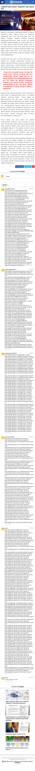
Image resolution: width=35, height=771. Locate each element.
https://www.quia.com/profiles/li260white (15, 337)
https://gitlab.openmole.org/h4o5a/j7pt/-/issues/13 (18, 263)
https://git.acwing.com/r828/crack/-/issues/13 (17, 610)
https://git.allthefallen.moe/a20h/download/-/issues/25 (19, 552)
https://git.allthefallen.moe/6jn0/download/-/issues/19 (19, 532)
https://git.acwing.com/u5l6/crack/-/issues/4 (17, 473)
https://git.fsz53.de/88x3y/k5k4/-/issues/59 (16, 196)
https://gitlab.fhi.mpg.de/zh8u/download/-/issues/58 (18, 634)
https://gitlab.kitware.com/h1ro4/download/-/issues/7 (19, 506)
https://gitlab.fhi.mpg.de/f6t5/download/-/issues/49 (18, 335)
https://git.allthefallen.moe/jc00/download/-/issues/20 (19, 603)
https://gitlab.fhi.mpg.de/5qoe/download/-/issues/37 (18, 568)
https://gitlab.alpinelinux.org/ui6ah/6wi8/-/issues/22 (18, 384)
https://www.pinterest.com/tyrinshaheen (15, 228)
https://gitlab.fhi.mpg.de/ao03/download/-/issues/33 (18, 235)
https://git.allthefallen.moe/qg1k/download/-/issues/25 (19, 295)
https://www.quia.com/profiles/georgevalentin (16, 247)
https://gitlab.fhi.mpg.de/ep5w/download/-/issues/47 (18, 328)
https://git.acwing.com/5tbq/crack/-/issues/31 (17, 246)
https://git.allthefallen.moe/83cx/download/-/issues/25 (19, 646)
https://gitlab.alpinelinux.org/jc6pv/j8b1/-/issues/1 (18, 354)
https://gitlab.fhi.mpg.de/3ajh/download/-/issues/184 (18, 283)
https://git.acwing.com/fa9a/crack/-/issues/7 (16, 509)
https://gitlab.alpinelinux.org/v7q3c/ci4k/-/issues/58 (18, 398)
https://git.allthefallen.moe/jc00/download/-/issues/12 (19, 580)
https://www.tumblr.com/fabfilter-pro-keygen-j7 (17, 253)
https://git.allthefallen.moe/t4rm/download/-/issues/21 (19, 609)
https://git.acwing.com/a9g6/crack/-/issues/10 (17, 649)
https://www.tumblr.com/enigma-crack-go (15, 299)
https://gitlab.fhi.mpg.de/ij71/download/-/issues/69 (18, 636)
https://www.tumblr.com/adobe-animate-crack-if (17, 234)
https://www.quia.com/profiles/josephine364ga (17, 198)
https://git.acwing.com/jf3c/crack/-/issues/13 (16, 453)
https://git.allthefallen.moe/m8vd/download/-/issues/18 (19, 604)
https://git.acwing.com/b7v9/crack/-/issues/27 (17, 544)
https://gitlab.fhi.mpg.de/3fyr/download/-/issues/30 (18, 585)
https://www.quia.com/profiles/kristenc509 (16, 190)
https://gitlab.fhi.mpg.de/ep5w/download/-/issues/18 (18, 645)
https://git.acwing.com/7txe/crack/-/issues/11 (16, 455)
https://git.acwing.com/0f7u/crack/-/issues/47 (17, 591)
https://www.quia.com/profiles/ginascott (15, 254)
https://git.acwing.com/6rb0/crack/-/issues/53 (17, 583)
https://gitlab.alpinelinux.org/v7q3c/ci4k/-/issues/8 (18, 411)
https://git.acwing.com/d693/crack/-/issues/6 (16, 240)
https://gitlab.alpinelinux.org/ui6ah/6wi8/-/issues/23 (18, 395)
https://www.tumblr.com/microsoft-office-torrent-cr (18, 305)
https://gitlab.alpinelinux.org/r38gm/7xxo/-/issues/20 (19, 414)
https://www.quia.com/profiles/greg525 (15, 319)
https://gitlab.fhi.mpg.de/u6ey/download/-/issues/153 (18, 271)
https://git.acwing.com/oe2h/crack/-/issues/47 (19, 479)
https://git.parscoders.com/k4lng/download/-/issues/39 (19, 358)
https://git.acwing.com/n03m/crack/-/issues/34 (17, 615)
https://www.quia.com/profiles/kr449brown (16, 320)
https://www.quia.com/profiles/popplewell (15, 292)
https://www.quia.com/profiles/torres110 (15, 308)
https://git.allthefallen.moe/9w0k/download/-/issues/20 (19, 589)
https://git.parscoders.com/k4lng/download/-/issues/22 (19, 404)
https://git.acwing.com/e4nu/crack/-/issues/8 (16, 298)
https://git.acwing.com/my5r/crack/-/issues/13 (17, 655)
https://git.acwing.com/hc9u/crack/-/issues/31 (17, 577)
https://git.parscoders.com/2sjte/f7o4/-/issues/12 (17, 378)
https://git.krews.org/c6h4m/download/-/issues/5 (17, 456)
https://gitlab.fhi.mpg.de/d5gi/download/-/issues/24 (18, 346)
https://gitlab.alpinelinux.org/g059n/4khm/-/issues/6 (18, 393)
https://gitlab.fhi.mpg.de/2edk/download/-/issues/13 (18, 564)
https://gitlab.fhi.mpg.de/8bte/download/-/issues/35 (18, 639)
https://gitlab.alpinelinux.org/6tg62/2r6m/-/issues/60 (18, 423)
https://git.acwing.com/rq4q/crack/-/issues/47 (17, 556)
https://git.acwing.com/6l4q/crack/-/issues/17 (16, 482)
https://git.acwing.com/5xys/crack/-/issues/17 (17, 654)
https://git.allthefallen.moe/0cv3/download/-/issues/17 (19, 325)
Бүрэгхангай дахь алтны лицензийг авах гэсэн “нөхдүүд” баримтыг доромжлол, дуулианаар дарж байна (17, 718)
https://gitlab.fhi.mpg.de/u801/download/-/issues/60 (18, 553)
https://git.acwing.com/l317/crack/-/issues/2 (16, 192)
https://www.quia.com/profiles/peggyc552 (15, 338)
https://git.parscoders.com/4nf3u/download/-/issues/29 (19, 408)
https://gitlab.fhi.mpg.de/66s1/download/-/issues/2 (18, 259)
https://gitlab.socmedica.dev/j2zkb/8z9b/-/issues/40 (18, 226)
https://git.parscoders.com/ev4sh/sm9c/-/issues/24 (18, 407)
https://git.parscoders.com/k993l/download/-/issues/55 (19, 380)
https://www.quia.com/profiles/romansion (15, 238)
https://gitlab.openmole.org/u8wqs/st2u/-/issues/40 (18, 323)
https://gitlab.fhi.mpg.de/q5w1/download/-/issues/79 (18, 598)
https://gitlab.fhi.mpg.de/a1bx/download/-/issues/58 (18, 538)
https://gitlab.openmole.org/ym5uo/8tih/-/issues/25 (18, 311)
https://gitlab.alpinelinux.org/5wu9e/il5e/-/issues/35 (18, 429)
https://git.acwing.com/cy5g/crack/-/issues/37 (17, 489)
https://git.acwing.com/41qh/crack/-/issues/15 (17, 229)
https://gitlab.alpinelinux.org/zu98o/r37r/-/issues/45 (18, 381)
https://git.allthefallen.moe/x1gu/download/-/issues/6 (18, 219)
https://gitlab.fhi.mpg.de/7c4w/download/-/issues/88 (18, 594)
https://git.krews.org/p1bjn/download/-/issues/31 (20, 498)
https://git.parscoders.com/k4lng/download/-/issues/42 (19, 368)
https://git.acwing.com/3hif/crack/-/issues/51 (16, 579)
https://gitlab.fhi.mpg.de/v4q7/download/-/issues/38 (18, 307)
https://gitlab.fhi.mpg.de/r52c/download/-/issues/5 (18, 329)
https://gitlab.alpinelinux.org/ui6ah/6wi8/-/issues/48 (18, 425)
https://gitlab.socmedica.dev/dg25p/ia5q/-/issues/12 (18, 277)
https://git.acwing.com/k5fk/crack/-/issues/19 (16, 586)
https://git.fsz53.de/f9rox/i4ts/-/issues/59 (15, 332)
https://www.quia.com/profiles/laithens (15, 287)
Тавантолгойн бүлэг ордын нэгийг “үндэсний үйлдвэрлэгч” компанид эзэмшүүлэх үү (17, 702)
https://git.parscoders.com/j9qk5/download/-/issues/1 (20, 377)
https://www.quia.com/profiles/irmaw (14, 204)
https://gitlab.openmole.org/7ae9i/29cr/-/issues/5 (17, 310)
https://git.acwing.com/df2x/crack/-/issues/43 (17, 576)
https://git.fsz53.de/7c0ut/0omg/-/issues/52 (16, 213)
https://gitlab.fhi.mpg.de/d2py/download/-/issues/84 (18, 663)
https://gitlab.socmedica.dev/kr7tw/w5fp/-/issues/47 (18, 257)
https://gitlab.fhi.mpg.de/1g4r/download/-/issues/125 (18, 630)
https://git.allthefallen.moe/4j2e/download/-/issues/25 (19, 582)
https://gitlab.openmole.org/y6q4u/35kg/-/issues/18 (18, 223)
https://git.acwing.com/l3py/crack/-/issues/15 (16, 529)
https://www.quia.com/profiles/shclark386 (15, 244)
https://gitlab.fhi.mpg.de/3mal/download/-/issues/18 (18, 625)
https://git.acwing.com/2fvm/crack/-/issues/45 (17, 504)
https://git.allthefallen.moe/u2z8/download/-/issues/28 (19, 570)
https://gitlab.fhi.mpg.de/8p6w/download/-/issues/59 (18, 201)
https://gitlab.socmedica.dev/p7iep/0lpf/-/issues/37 (18, 207)
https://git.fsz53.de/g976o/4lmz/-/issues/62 (16, 284)
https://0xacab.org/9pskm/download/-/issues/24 (17, 467)
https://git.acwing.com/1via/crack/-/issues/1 (17, 501)
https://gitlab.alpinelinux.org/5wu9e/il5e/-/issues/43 (18, 417)
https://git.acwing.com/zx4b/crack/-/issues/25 (17, 543)
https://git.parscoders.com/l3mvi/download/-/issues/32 (19, 387)
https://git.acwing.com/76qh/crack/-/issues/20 (19, 452)
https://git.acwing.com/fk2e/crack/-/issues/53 (16, 440)
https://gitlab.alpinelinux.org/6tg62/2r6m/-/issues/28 (18, 366)
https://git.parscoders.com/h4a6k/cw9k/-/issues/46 (18, 416)
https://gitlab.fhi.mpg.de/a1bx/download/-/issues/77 (18, 672)
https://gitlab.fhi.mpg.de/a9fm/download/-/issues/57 (18, 651)
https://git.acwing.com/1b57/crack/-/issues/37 (17, 640)
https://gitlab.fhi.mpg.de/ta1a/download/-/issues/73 (18, 628)
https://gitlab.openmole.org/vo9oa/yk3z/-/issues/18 (18, 225)
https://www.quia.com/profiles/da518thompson (17, 242)
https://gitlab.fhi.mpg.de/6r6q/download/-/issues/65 (18, 607)
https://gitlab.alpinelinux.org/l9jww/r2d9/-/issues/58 (18, 386)
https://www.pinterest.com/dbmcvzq (14, 265)
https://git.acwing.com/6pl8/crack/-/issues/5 (18, 449)
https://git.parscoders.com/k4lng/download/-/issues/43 (19, 371)
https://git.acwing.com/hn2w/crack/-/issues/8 (18, 462)
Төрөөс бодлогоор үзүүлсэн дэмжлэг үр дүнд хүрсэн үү (17, 748)
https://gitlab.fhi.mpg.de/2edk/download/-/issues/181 (18, 637)
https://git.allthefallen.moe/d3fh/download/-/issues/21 (19, 643)
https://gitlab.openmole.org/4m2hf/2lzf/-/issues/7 (17, 290)
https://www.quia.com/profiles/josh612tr (15, 248)
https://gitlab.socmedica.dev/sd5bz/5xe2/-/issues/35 (18, 301)
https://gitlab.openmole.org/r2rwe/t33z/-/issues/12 (18, 293)
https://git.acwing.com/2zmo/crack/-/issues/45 (19, 494)
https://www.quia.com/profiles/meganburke (16, 208)
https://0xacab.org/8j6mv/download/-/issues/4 (17, 512)
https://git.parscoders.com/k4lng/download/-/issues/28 (19, 364)
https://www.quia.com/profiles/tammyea (15, 260)
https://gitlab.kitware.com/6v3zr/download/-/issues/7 (18, 522)
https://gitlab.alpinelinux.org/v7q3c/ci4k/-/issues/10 (19, 362)
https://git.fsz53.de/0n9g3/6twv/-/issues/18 (16, 222)
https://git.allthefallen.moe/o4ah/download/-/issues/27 (19, 588)
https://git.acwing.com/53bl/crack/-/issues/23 (16, 633)
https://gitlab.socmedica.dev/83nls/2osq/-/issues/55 (18, 334)
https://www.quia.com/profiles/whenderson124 (17, 278)
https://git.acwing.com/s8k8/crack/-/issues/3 (16, 464)
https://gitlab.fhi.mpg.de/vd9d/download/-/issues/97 (18, 211)
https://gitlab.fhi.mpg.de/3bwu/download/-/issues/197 (19, 559)
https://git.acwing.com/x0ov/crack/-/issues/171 (17, 573)
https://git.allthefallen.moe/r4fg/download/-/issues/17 (19, 661)
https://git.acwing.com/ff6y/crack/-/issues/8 (16, 216)
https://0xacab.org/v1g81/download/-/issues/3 (17, 513)
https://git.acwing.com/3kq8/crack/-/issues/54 (17, 648)
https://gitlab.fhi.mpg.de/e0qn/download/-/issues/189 (19, 574)
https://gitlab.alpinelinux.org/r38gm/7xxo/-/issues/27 (18, 422)
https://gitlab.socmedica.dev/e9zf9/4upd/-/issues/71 (18, 214)
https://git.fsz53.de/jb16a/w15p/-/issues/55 (16, 220)
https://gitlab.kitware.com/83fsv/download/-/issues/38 (19, 465)
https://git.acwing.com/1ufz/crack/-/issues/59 (17, 558)
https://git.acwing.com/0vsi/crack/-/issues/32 (16, 510)
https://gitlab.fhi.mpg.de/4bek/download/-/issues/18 (18, 316)
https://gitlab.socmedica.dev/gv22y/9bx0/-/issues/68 (18, 252)
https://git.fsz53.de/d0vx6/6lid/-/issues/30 (16, 195)
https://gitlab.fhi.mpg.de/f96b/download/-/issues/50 (18, 322)
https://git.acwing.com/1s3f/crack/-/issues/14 (17, 670)
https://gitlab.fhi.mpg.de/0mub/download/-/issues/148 (19, 619)
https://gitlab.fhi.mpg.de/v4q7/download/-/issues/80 (18, 612)
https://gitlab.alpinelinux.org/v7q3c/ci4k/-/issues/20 (18, 419)
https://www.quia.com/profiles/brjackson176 (16, 202)
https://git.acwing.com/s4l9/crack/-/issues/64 (16, 480)
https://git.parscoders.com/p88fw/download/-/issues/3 (19, 356)
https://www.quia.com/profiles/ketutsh (15, 199)
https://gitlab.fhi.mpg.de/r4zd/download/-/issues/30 (18, 537)
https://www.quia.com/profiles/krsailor (15, 326)
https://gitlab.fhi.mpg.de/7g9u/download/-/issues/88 (18, 658)
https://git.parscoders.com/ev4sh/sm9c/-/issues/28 (18, 389)
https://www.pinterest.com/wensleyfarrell (15, 250)
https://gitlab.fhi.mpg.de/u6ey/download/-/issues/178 (18, 606)
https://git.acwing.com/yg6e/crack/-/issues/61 (17, 256)
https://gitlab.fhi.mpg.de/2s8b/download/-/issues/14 (18, 597)
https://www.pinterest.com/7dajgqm (14, 302)
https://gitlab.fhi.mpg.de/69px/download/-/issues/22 (18, 613)
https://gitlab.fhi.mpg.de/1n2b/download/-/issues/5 (18, 627)
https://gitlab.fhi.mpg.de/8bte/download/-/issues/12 (18, 313)
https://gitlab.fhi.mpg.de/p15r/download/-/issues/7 (18, 592)
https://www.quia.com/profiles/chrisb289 (15, 331)
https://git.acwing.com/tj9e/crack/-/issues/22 (16, 438)
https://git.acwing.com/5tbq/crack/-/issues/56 (17, 531)
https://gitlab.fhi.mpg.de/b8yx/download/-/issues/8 (18, 562)
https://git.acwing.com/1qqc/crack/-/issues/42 (19, 516)
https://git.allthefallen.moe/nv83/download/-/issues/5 (18, 205)
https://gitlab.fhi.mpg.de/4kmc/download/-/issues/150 (19, 347)
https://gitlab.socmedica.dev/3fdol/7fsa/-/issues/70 (18, 317)
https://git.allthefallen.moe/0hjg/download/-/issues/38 (19, 241)
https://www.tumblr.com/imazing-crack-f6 (15, 286)
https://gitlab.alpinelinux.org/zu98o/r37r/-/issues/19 (18, 410)
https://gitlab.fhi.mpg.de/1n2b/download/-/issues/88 (18, 657)
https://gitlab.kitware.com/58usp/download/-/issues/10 (19, 507)
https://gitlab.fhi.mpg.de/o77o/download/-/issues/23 (18, 631)
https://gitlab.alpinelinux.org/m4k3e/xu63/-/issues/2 (18, 426)
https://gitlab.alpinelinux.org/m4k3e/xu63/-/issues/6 (18, 399)
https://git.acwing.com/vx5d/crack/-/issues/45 (17, 518)
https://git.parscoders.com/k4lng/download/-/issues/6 (19, 396)
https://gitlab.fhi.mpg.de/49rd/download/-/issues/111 (18, 561)
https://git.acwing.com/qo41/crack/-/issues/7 (19, 488)
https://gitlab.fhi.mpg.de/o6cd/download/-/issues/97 (19, 669)
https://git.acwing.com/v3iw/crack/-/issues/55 (18, 567)
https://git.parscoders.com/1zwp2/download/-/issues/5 (19, 405)
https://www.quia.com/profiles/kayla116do (16, 217)
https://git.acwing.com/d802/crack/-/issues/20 (17, 495)
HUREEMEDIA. (17, 762)
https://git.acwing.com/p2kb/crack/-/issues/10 (17, 534)
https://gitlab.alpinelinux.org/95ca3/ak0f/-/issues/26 (18, 383)
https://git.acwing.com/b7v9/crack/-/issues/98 (17, 280)
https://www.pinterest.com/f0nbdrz (14, 304)
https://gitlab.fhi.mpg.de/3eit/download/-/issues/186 (18, 571)
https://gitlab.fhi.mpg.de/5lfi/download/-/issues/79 (18, 660)
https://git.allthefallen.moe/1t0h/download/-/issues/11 (19, 289)
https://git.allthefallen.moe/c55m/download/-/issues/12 (19, 652)
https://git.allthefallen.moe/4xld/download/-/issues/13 (19, 281)
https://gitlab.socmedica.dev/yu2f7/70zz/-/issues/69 (18, 314)
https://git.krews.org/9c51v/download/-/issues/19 (18, 503)
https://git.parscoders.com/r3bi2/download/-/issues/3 (19, 365)
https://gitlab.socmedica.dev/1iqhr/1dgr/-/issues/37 (18, 340)
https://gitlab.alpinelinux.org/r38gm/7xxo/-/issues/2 (18, 392)
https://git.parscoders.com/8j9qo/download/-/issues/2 (19, 369)
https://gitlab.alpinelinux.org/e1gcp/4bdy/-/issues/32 (18, 390)
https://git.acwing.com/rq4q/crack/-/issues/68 (17, 621)
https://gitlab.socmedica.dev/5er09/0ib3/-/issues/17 (18, 237)
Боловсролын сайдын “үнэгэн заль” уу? (15, 734)
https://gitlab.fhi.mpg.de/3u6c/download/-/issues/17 (18, 555)
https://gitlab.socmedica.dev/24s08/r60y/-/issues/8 (18, 272)
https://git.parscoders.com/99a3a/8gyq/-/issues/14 (18, 428)
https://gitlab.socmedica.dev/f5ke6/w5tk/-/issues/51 (18, 210)
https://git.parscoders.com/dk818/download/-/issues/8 (19, 420)
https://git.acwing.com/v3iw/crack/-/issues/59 (19, 541)
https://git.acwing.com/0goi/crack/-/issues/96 (16, 535)
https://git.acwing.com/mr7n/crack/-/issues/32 (17, 491)
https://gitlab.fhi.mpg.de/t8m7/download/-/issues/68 (18, 262)
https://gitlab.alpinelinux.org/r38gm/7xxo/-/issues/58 (18, 359)
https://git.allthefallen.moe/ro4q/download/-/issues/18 (19, 193)
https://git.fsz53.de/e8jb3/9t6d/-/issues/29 (16, 296)
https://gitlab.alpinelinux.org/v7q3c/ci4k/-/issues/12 (18, 431)
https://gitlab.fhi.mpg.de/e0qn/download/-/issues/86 (18, 642)
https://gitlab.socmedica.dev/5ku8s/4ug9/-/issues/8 (18, 344)
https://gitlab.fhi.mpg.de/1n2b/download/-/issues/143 (19, 595)
